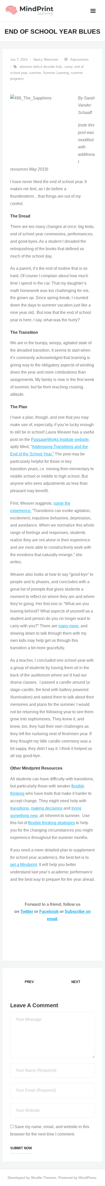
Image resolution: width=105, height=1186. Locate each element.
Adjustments (79, 59)
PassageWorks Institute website (60, 439)
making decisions (46, 808)
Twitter (26, 911)
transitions (19, 808)
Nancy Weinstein (45, 59)
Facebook (49, 911)
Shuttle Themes (43, 1178)
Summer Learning (56, 73)
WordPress (87, 1178)
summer (35, 73)
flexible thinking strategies (51, 823)
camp (68, 67)
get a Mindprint (23, 864)
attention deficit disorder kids (41, 67)
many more (68, 626)
